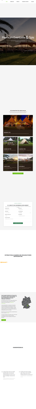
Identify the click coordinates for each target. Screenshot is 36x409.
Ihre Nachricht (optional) (7, 217)
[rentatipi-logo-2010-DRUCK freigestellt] (2, 1)
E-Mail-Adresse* (20, 208)
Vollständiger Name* (7, 208)
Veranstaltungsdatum (20, 211)
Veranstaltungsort (20, 214)
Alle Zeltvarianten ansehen (18, 173)
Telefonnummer (6, 211)
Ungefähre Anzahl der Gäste (8, 214)
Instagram (8, 312)
